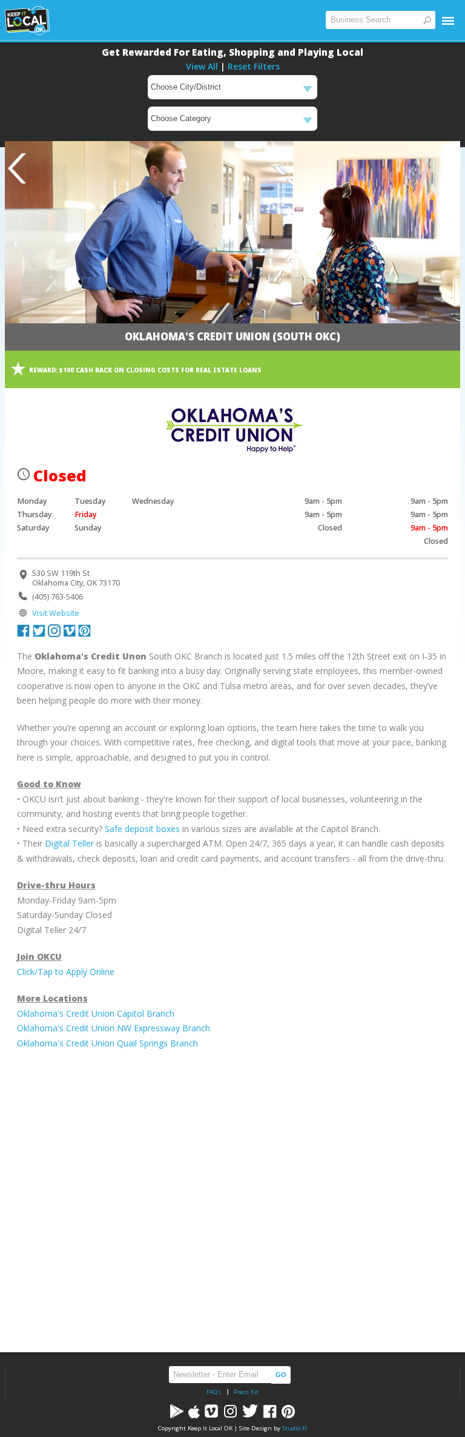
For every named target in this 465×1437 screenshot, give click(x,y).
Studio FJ (294, 1428)
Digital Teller (69, 843)
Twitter (38, 630)
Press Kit (246, 1392)
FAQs (213, 1392)
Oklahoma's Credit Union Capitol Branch (95, 1013)
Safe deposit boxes (142, 828)
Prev (17, 168)
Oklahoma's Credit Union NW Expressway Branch (113, 1028)
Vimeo (69, 630)
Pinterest (84, 630)
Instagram (54, 630)
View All (202, 66)
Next (448, 168)
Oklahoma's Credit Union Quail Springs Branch (107, 1043)
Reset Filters (254, 66)
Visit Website (55, 613)
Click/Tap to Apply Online (65, 971)
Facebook (23, 630)
